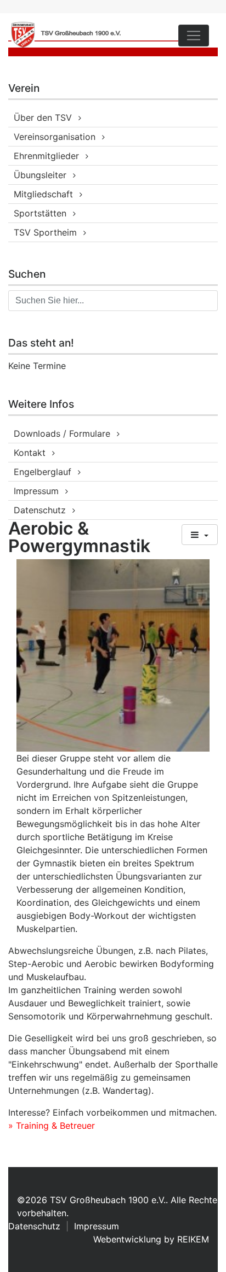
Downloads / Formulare (62, 433)
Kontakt (30, 452)
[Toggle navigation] (193, 35)
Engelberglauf (42, 471)
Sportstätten (40, 213)
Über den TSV (43, 117)
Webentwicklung (127, 1239)
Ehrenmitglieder (46, 155)
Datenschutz (40, 510)
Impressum (36, 490)
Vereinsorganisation (54, 136)
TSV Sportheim (45, 232)
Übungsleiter (40, 174)
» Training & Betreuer (51, 1125)
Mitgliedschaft (43, 194)
